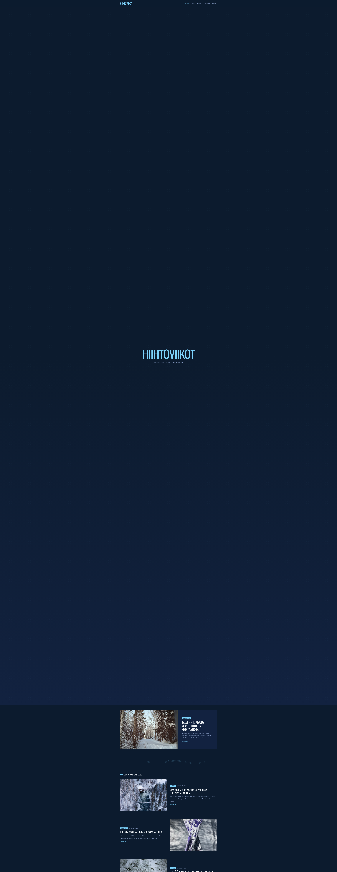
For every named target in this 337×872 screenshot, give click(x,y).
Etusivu (187, 3)
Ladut (193, 3)
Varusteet (207, 3)
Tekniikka (199, 3)
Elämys (214, 3)
